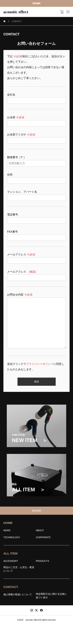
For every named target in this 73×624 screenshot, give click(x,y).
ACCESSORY (10, 561)
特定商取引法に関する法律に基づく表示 (51, 596)
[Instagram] (31, 610)
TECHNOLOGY (11, 537)
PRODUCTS (42, 561)
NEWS (6, 530)
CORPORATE (43, 537)
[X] (36, 610)
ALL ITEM (10, 553)
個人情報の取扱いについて (17, 594)
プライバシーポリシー (39, 363)
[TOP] (69, 620)
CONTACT (10, 587)
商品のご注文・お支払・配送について (18, 569)
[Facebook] (41, 610)
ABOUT (40, 530)
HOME (8, 523)
